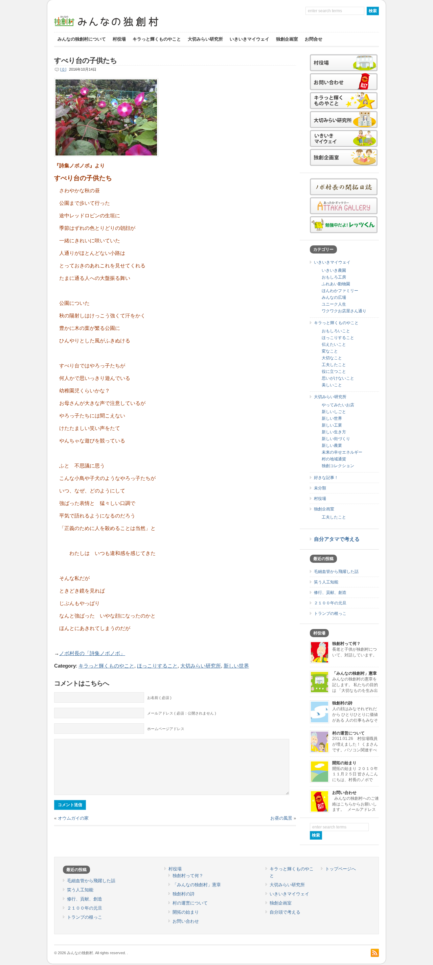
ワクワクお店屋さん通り (344, 311)
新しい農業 (332, 445)
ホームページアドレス (165, 729)
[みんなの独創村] (118, 27)
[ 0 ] (63, 69)
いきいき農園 (334, 270)
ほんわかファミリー (340, 290)
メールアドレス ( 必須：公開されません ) (181, 713)
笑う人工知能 (326, 582)
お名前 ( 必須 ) (159, 698)
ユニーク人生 (334, 304)
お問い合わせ (344, 792)
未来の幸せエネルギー (342, 452)
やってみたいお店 (338, 405)
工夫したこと (334, 364)
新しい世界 (236, 666)
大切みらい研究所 (205, 39)
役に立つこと (334, 371)
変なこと (330, 351)
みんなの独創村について (82, 39)
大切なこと (332, 358)
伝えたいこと (334, 344)
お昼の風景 (281, 818)
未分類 (320, 488)
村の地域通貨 (334, 459)
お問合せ (313, 39)
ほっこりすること (157, 666)
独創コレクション (338, 465)
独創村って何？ (346, 643)
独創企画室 (287, 39)
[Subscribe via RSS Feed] (375, 953)
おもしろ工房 (334, 277)
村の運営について (348, 733)
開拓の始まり (344, 763)
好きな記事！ (326, 477)
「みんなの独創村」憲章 (354, 673)
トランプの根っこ (330, 613)
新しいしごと (334, 411)
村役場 (119, 39)
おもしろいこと (336, 331)
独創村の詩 (342, 703)
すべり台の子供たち (85, 60)
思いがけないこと (338, 378)
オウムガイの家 (73, 818)
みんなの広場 (334, 297)
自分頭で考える (285, 912)
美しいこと (332, 385)
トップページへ (340, 868)
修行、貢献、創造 (330, 592)
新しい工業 (332, 425)
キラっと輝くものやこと (157, 39)
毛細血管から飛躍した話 (336, 571)
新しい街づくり (336, 438)
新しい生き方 (334, 432)
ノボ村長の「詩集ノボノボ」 (92, 653)
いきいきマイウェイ (249, 39)
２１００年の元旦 (330, 603)
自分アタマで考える (337, 539)
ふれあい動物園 (336, 284)
